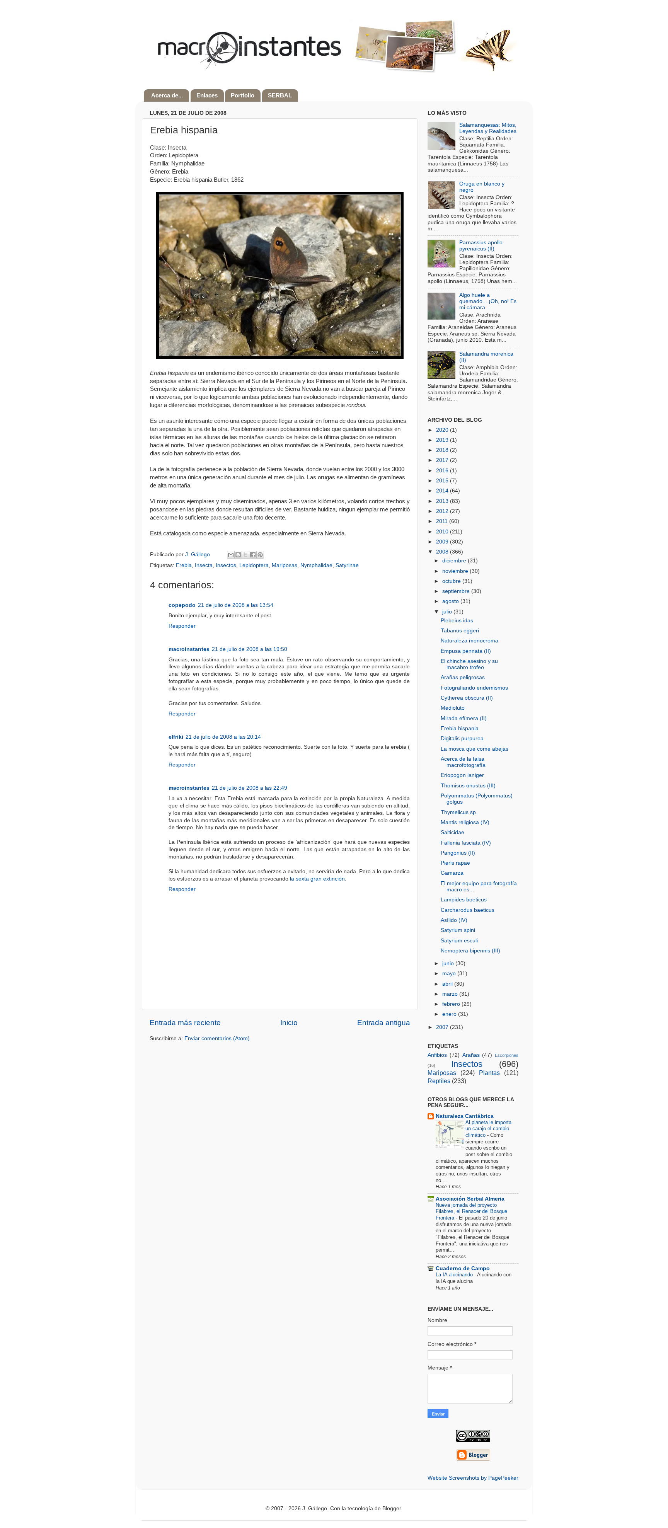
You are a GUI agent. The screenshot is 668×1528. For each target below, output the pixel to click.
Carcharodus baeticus (467, 910)
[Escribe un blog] (238, 555)
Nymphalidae (316, 565)
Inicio (289, 1023)
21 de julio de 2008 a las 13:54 (235, 605)
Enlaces (207, 95)
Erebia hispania (460, 728)
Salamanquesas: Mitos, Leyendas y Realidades (487, 128)
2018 (443, 450)
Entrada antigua (383, 1023)
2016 (443, 471)
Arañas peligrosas (463, 677)
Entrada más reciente (185, 1023)
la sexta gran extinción (317, 879)
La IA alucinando (455, 1275)
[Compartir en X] (245, 555)
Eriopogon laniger (462, 775)
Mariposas (284, 565)
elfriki (176, 737)
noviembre (456, 571)
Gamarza (452, 873)
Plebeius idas (457, 620)
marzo (450, 994)
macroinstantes (189, 649)
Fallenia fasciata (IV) (466, 843)
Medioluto (453, 708)
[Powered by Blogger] (473, 1459)
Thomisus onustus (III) (468, 786)
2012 (443, 511)
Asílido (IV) (454, 920)
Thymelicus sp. (459, 812)
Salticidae (452, 832)
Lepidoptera (254, 565)
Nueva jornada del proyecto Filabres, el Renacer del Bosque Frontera (471, 1211)
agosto (451, 601)
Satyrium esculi (459, 941)
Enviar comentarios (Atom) (217, 1038)
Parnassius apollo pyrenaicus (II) (481, 246)
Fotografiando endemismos (474, 688)
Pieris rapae (455, 863)
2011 (442, 521)
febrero (452, 1004)
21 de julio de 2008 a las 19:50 (249, 649)
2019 (443, 440)
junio (448, 963)
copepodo (182, 605)
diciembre (455, 561)
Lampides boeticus (464, 900)
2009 (443, 542)
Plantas (489, 1072)
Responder (182, 626)
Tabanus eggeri (460, 631)
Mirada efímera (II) (464, 718)
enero (450, 1014)
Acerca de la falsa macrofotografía (463, 762)
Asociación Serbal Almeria (470, 1199)
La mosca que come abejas (474, 749)
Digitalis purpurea (462, 738)
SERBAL (280, 95)
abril (448, 984)
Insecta (204, 565)
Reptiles (439, 1080)
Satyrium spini (458, 930)
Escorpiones (506, 1055)
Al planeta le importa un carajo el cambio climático (488, 1128)
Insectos (226, 565)
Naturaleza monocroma (469, 641)
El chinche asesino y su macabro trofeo (469, 664)
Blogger (391, 1508)
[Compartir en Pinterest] (260, 555)
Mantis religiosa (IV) (465, 822)
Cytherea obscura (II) (467, 698)
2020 (443, 430)
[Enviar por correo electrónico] (231, 555)
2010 (443, 532)
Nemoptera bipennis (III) (470, 951)
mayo (449, 973)
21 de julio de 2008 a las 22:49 (249, 788)
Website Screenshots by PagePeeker (473, 1478)
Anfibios (437, 1055)
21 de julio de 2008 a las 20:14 (223, 737)
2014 (443, 491)
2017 (443, 460)
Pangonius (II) (458, 853)
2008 (443, 552)
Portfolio (242, 95)
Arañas (471, 1055)
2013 (443, 501)
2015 (443, 481)
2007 (443, 1027)
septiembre (456, 591)
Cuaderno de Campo (463, 1268)
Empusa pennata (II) (466, 651)
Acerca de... (167, 95)
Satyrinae (347, 565)
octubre (452, 581)
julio (447, 612)
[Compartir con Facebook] (253, 555)
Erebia (184, 565)
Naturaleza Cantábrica (465, 1116)
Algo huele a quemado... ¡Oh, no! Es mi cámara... (487, 301)
